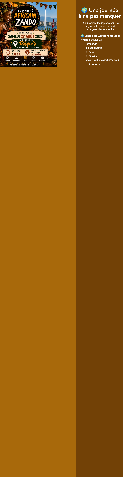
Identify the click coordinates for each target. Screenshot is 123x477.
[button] (119, 3)
